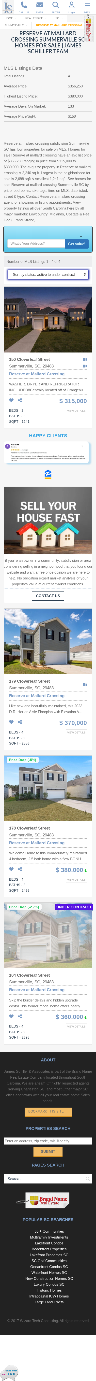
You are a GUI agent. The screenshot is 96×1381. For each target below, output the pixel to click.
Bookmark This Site (48, 1111)
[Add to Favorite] (11, 400)
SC (57, 18)
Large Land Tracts (49, 1302)
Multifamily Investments (49, 1237)
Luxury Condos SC (49, 1284)
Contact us (48, 596)
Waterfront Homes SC (49, 1272)
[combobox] (48, 274)
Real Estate (34, 18)
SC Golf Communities (49, 1261)
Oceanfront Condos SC (49, 1267)
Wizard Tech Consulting (39, 1321)
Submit (48, 1151)
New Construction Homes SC (49, 1278)
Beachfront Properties (49, 1249)
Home (9, 18)
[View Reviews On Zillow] (48, 475)
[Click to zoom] (48, 455)
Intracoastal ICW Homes (49, 1296)
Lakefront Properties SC (49, 1255)
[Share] (20, 400)
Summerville (14, 25)
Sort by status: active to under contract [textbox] (44, 274)
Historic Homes (49, 1290)
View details (76, 410)
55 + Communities (49, 1231)
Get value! (76, 244)
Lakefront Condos (49, 1243)
